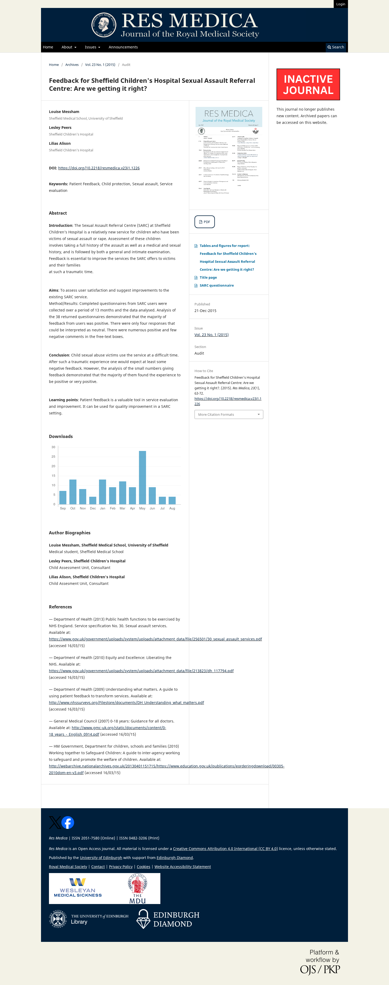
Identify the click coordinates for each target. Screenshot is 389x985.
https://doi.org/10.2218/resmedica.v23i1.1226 (99, 167)
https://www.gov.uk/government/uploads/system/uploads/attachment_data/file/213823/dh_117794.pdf (141, 670)
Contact (98, 866)
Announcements (123, 46)
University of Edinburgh (101, 857)
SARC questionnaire (217, 285)
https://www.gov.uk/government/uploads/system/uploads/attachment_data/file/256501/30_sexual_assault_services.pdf (155, 638)
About (67, 46)
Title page (208, 277)
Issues (91, 46)
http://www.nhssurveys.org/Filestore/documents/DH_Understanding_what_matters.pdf (126, 702)
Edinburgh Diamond (175, 857)
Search (337, 46)
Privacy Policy (121, 866)
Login (340, 4)
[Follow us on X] (55, 827)
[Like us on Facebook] (67, 827)
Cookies (143, 866)
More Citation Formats (216, 414)
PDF (206, 221)
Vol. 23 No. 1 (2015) (100, 64)
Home (48, 46)
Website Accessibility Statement (183, 866)
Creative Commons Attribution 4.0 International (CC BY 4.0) (225, 848)
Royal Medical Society (68, 866)
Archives (72, 64)
